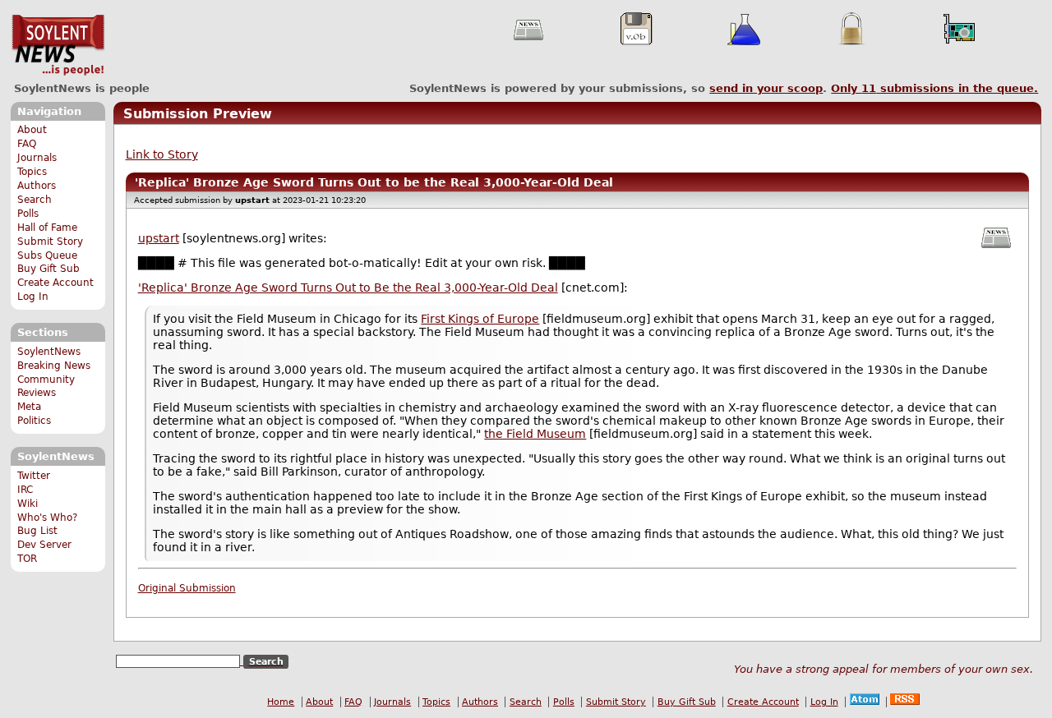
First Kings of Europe (480, 318)
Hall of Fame (47, 227)
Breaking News (53, 365)
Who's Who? (47, 517)
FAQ (26, 144)
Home (280, 702)
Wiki (27, 503)
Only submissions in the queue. (934, 88)
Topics (32, 171)
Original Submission (187, 588)
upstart (158, 238)
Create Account (55, 282)
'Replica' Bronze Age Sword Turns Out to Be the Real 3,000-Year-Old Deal (348, 287)
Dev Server (44, 544)
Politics (34, 420)
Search (34, 199)
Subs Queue (47, 255)
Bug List (37, 530)
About (32, 130)
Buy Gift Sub (48, 268)
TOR (27, 558)
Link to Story (162, 154)
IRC (25, 489)
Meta (29, 406)
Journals (37, 157)
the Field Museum (535, 433)
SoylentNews (58, 45)
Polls (28, 213)
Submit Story (50, 241)
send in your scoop (766, 88)
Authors (36, 185)
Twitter (33, 475)
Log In (32, 296)
